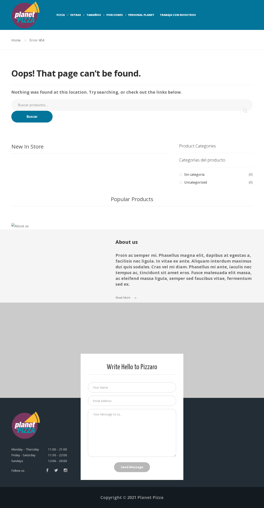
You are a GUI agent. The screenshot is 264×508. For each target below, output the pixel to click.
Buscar (32, 116)
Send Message (132, 467)
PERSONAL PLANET (141, 15)
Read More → (126, 297)
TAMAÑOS (93, 15)
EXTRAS (75, 15)
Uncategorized (195, 182)
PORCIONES (114, 15)
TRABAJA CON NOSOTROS (178, 15)
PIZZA (61, 15)
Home (16, 40)
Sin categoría (194, 174)
